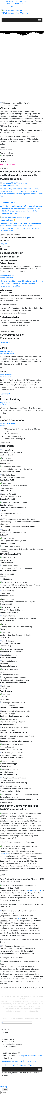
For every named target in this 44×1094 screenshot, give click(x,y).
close (5, 1089)
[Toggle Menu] (39, 20)
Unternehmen (24, 1065)
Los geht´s (4, 244)
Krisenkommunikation (12, 1061)
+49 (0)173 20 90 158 (14, 4)
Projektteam (4, 854)
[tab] (22, 352)
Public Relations (28, 1061)
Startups (8, 1065)
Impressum (10, 6)
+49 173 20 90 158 (7, 164)
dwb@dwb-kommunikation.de (17, 1)
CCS (19, 918)
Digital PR (4, 1061)
